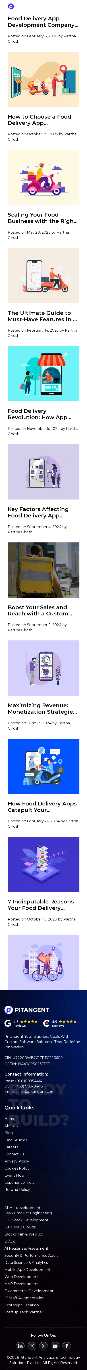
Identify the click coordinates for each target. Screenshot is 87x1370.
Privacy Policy (16, 1161)
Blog (8, 1133)
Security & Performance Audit (31, 1255)
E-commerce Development (29, 1291)
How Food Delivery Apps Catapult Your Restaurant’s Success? (42, 807)
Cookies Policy (17, 1168)
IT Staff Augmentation (24, 1298)
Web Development (21, 1277)
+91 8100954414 (28, 1081)
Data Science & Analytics (26, 1262)
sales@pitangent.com (35, 1091)
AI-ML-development (22, 1208)
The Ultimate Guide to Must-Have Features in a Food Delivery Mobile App (42, 316)
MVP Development (21, 1284)
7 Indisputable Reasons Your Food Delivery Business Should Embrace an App (41, 905)
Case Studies (15, 1140)
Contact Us (14, 1154)
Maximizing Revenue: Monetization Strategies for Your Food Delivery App (42, 708)
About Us (12, 1126)
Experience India (19, 1182)
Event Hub (14, 1175)
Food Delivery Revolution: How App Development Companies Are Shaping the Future (43, 414)
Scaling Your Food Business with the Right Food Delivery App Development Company (42, 218)
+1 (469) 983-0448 (27, 1086)
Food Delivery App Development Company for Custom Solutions (41, 21)
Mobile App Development (27, 1270)
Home (9, 1119)
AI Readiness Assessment (26, 1248)
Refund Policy (17, 1189)
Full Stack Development (26, 1220)
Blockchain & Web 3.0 (23, 1234)
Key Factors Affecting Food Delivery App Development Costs (38, 512)
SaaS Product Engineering (28, 1213)
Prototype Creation (21, 1305)
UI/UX (9, 1241)
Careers (11, 1147)
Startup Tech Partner (23, 1312)
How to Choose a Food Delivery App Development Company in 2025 (41, 120)
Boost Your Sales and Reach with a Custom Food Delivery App (38, 610)
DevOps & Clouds (19, 1227)
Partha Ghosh (20, 532)
